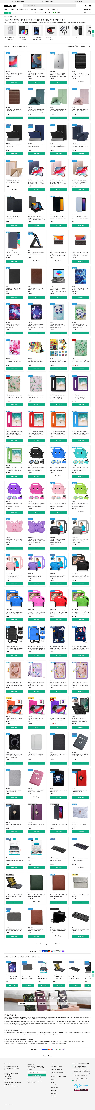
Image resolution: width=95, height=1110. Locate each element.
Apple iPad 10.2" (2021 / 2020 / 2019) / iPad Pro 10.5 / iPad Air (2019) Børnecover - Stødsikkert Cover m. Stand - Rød (36, 434)
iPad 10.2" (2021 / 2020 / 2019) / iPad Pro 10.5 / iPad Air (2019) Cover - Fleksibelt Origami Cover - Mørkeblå (36, 182)
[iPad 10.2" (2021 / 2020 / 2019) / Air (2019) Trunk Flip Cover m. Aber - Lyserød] (36, 383)
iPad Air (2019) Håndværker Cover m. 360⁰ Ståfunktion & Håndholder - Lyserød (36, 720)
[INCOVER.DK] (10, 5)
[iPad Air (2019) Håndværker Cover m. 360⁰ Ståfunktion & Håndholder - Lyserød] (36, 706)
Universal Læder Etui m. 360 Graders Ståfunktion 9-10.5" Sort (14, 825)
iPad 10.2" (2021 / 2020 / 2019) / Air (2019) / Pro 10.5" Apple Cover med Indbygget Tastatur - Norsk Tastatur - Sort (58, 254)
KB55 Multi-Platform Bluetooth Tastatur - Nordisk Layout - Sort (80, 930)
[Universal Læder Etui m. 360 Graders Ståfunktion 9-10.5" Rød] (80, 778)
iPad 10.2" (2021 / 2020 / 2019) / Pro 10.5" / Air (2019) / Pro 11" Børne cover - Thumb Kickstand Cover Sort (80, 577)
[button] (89, 5)
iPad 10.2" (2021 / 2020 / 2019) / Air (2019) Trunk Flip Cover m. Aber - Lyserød (36, 397)
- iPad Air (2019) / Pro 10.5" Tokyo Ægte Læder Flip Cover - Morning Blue (80, 217)
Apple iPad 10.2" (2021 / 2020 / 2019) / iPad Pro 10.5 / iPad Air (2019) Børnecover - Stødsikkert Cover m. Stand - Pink (14, 434)
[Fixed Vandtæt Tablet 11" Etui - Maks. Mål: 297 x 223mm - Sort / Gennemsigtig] (58, 917)
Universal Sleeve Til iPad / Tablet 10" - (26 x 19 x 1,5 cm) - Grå (14, 791)
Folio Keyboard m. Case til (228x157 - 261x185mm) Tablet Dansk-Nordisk (14, 895)
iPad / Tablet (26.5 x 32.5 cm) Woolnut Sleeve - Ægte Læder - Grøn (36, 895)
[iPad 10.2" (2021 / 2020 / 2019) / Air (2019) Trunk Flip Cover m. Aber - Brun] (14, 383)
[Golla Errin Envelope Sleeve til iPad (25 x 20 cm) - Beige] (80, 882)
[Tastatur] (51, 30)
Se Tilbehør (67, 1003)
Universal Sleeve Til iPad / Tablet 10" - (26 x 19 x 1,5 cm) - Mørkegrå (80, 755)
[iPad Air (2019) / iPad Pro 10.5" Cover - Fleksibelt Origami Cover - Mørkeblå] (80, 133)
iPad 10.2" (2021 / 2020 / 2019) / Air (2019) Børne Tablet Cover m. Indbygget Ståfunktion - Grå (80, 541)
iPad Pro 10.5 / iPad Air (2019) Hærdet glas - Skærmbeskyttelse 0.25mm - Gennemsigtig (14, 75)
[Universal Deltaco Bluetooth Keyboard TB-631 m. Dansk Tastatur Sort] (58, 846)
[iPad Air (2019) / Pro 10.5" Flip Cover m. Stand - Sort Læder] (14, 204)
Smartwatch (33, 9)
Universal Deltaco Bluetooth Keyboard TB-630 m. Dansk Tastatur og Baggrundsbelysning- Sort (80, 860)
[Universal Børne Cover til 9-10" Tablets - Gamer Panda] (58, 778)
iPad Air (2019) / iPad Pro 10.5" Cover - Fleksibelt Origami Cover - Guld (14, 181)
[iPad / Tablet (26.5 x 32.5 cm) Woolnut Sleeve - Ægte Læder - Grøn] (36, 882)
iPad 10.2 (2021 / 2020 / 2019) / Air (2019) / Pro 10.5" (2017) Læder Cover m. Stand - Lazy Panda (80, 326)
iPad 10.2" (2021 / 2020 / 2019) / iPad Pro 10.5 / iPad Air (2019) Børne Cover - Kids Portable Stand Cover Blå (80, 433)
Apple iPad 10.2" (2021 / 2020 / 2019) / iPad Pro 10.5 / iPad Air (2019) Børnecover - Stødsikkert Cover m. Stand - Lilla (80, 398)
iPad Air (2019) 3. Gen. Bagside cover (10, 38)
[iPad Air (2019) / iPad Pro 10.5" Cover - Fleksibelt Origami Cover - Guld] (14, 168)
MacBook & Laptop (21, 9)
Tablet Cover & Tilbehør (56, 1069)
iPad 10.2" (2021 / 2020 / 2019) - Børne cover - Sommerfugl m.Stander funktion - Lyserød (14, 541)
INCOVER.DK (10, 1104)
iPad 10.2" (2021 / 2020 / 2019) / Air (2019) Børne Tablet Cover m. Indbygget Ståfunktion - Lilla (36, 577)
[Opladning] (78, 30)
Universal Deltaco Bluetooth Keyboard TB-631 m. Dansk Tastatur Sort (58, 859)
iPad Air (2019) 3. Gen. (12, 16)
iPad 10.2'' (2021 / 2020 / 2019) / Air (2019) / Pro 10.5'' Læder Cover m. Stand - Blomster (13, 361)
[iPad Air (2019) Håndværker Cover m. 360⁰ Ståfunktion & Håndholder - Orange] (14, 706)
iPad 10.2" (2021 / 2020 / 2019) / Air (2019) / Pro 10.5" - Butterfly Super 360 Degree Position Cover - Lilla (36, 541)
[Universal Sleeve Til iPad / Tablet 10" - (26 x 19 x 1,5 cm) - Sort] (58, 742)
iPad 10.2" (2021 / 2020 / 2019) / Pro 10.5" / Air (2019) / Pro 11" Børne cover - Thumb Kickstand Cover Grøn (80, 612)
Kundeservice (87, 9)
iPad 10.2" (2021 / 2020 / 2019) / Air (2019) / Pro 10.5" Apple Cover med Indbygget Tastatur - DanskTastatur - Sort (80, 254)
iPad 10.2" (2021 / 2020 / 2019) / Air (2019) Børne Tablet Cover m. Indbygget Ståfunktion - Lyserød (13, 577)
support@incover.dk (13, 1066)
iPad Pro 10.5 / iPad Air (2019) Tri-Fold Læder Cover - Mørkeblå (36, 145)
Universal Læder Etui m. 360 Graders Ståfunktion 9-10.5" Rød (80, 791)
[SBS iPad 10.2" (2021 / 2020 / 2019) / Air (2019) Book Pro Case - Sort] (36, 240)
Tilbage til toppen (47, 1055)
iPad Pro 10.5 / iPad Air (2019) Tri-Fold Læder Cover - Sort (14, 145)
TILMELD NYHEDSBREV (36, 1075)
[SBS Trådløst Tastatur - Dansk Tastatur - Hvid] (36, 846)
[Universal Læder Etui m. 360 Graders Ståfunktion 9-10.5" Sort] (14, 812)
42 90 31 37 (11, 1081)
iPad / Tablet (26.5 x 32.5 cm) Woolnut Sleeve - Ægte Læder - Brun (58, 895)
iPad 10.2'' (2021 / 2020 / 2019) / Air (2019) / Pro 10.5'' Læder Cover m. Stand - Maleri (80, 290)
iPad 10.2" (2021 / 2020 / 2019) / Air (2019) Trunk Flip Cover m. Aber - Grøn (80, 360)
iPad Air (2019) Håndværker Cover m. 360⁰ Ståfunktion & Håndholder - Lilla (58, 719)
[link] (38, 943)
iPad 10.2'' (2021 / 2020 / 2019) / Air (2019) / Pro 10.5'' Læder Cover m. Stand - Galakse (13, 326)
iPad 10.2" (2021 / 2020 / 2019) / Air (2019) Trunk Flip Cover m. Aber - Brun (14, 396)
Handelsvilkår (54, 1085)
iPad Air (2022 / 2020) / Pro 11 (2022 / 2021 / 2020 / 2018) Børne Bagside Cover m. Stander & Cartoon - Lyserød (58, 684)
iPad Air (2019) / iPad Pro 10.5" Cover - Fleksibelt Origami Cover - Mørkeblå (80, 145)
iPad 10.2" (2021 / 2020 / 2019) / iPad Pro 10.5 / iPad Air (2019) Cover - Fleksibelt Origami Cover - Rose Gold (58, 182)
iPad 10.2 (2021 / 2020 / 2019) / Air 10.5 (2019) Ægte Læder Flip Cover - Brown (36, 290)
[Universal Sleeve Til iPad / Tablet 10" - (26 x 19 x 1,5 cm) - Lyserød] (36, 778)
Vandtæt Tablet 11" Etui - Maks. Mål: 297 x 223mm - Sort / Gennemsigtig (58, 930)
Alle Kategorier (54, 9)
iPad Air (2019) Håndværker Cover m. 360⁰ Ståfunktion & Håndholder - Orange (14, 720)
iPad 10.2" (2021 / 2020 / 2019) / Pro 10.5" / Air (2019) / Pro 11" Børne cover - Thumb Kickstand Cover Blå (14, 612)
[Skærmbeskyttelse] (37, 30)
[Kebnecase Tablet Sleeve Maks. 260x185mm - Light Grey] (80, 812)
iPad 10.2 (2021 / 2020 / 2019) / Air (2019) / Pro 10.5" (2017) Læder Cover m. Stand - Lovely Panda (58, 326)
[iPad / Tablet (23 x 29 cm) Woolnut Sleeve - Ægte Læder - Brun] (36, 917)
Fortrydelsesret (54, 1087)
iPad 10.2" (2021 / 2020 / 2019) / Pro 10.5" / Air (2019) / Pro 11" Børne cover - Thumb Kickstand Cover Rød (58, 612)
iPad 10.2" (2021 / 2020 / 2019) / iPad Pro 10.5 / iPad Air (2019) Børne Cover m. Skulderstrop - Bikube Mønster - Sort (14, 649)
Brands (41, 9)
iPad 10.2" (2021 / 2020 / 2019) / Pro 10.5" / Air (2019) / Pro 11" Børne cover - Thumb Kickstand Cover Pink (36, 612)
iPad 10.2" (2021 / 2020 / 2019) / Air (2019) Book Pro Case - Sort (36, 253)
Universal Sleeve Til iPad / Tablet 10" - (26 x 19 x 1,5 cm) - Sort (58, 755)
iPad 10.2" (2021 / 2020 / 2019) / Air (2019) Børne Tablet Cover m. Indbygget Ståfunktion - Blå (58, 577)
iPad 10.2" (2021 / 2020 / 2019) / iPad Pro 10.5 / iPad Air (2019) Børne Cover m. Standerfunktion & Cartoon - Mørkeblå (80, 649)
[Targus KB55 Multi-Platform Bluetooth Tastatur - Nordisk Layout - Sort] (80, 917)
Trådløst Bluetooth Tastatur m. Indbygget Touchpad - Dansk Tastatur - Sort (14, 860)
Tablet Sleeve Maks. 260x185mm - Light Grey (79, 825)
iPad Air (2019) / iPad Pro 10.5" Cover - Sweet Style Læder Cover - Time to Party (36, 361)
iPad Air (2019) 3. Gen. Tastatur (51, 38)
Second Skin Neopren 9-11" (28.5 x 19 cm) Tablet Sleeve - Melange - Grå (14, 930)
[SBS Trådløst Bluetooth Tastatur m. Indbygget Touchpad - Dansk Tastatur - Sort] (14, 846)
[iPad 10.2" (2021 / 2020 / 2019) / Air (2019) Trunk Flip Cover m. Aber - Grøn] (80, 348)
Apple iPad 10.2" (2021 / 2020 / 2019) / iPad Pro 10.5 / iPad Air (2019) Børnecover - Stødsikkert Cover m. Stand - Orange (58, 434)
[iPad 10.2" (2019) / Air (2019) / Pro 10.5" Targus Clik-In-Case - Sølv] (36, 742)
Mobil (5, 9)
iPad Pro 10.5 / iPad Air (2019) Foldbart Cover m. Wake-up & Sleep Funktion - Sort (58, 146)
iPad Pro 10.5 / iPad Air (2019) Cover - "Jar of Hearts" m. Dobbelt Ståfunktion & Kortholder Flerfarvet (58, 361)
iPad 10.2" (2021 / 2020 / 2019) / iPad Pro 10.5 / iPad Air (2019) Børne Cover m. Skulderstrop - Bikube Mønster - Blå (36, 648)
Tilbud (47, 9)
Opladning (78, 37)
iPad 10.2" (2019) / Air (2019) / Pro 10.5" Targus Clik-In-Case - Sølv (35, 755)
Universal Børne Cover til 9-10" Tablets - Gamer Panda (58, 791)
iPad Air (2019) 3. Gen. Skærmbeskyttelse (37, 38)
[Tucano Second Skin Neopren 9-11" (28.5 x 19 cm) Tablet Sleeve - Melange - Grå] (14, 917)
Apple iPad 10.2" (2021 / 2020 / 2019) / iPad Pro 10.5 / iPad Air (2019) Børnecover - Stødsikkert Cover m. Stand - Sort (58, 398)
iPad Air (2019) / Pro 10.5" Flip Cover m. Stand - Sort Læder (14, 217)
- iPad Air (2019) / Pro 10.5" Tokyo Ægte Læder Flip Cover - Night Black (58, 217)
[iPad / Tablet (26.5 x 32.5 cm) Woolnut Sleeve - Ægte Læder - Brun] (58, 882)
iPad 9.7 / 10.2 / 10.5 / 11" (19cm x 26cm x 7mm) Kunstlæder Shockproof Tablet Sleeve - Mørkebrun (14, 111)
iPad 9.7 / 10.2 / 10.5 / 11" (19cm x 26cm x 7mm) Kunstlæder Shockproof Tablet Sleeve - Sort (80, 75)
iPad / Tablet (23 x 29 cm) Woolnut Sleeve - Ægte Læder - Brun (35, 930)
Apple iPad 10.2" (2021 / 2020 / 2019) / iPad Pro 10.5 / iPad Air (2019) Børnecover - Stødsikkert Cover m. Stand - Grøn (14, 469)
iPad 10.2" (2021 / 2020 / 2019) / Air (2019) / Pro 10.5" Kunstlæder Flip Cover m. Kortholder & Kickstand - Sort (36, 218)
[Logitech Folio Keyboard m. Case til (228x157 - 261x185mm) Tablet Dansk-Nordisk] (14, 882)
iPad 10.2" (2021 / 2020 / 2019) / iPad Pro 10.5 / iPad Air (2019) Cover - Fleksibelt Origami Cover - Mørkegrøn (36, 111)
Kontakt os (53, 1096)
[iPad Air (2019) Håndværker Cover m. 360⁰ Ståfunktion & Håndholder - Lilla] (58, 706)
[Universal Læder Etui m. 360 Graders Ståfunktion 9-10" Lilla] (36, 812)
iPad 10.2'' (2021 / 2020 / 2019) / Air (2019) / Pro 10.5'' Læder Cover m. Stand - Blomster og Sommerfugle (36, 326)
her (34, 1082)
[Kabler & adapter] (64, 30)
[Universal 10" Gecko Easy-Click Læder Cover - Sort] (58, 812)
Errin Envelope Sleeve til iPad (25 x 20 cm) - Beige (80, 895)
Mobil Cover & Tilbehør (56, 1066)
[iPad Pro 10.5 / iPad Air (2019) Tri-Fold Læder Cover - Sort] (14, 133)
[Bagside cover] (10, 30)
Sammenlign (70, 46)
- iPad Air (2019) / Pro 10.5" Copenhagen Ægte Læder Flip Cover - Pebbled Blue (14, 254)
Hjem (5, 16)
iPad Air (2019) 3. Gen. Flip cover (24, 38)
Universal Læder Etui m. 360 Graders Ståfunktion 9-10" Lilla (36, 825)
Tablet (12, 9)
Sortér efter (15, 46)
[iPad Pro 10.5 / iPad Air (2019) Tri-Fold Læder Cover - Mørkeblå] (36, 133)
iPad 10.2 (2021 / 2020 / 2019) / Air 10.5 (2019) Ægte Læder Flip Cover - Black (14, 290)
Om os (52, 1082)
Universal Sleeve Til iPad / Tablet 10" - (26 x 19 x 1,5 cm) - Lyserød (36, 791)
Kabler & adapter (64, 37)
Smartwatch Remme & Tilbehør (58, 1076)
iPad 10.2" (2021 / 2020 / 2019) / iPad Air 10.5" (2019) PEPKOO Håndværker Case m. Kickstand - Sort (14, 756)
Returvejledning (54, 1090)
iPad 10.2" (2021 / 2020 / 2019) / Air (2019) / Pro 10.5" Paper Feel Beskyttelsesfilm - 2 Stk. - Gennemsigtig (36, 75)
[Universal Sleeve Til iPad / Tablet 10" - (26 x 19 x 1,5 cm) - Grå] (14, 778)
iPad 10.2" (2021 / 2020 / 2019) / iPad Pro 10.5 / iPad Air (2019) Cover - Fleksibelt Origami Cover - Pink (80, 111)
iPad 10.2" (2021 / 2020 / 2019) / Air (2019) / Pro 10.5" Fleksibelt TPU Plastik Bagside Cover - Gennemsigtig (58, 75)
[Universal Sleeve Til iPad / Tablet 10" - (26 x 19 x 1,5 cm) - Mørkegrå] (80, 742)
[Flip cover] (23, 30)
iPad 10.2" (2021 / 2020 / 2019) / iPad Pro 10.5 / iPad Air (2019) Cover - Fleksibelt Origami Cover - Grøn (58, 111)
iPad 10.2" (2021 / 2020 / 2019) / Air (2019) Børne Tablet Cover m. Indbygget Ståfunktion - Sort (58, 541)
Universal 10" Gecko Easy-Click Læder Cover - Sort (58, 825)
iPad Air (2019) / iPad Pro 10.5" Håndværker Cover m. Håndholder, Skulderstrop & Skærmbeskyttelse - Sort (79, 720)
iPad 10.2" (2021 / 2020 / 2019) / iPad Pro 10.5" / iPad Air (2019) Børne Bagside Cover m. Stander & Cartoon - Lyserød (80, 685)
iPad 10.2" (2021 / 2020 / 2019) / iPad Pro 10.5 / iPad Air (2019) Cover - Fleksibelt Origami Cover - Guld (80, 182)
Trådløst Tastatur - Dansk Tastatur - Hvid (35, 859)
